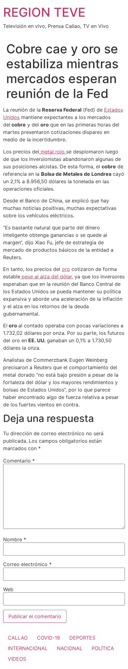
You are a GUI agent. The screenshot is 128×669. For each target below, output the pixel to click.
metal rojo (52, 151)
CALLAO (18, 638)
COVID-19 (48, 638)
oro (66, 269)
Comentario (19, 460)
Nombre (14, 539)
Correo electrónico (27, 564)
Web (8, 589)
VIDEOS (17, 659)
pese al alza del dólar (46, 276)
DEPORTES (82, 638)
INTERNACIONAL (28, 648)
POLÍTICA (103, 648)
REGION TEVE (44, 12)
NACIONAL (69, 648)
